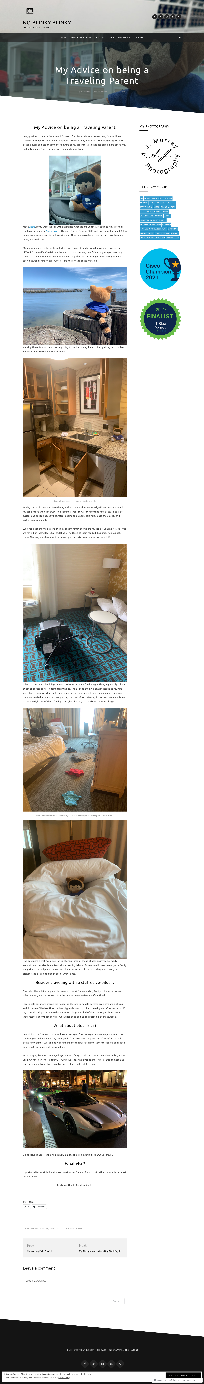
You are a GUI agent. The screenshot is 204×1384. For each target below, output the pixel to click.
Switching (173, 229)
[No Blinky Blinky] (24, 37)
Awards (144, 203)
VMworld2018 (172, 238)
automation (166, 198)
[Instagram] (166, 16)
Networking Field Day (150, 224)
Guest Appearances (121, 37)
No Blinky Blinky (47, 22)
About (139, 37)
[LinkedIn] (172, 16)
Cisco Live (144, 211)
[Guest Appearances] (178, 16)
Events (167, 216)
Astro (32, 226)
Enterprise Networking (151, 216)
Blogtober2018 (156, 203)
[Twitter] (160, 16)
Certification (146, 207)
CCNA (167, 203)
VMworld (160, 238)
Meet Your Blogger (81, 37)
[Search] (180, 37)
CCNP (173, 203)
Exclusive (144, 220)
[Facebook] (154, 16)
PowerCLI (166, 224)
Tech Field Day (147, 233)
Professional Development (153, 229)
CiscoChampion (168, 207)
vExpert (175, 233)
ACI (141, 198)
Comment (117, 1301)
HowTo (154, 220)
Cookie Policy (64, 1378)
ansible (155, 198)
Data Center (162, 211)
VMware (150, 238)
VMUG (142, 238)
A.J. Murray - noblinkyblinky (95, 92)
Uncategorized (162, 233)
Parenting (44, 1229)
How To (162, 220)
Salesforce (52, 231)
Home (63, 37)
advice (35, 1229)
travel (52, 1229)
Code (152, 211)
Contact (101, 37)
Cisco (157, 207)
